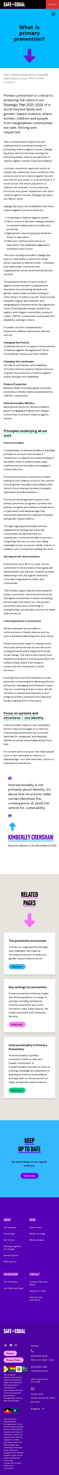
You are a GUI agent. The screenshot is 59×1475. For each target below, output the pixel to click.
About (7, 1220)
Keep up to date (37, 1291)
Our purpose (10, 1227)
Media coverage (37, 1233)
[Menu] (53, 14)
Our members (10, 1281)
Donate (10, 1353)
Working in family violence (23, 74)
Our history (9, 1240)
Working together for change (12, 1247)
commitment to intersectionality (24, 450)
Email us (35, 1408)
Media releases (36, 1240)
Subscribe (29, 1175)
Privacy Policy (13, 1360)
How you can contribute (35, 1298)
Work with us (10, 1261)
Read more (17, 966)
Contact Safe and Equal (38, 1283)
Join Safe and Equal (13, 1288)
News (32, 1220)
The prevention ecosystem (28, 941)
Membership (11, 1275)
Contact (34, 1275)
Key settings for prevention (28, 987)
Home (6, 74)
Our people (9, 1233)
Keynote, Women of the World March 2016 (32, 845)
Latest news (35, 1227)
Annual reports (11, 1255)
